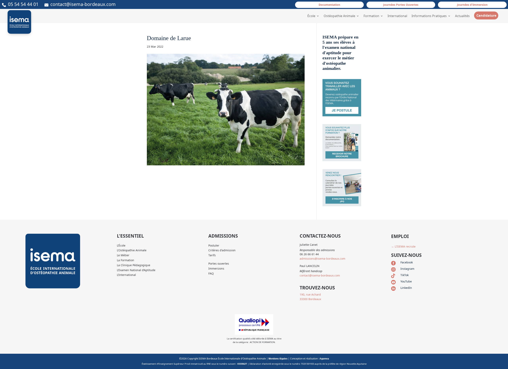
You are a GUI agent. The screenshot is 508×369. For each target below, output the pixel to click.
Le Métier (123, 255)
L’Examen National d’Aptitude (136, 270)
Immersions (216, 268)
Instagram (407, 269)
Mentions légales (278, 358)
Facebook (406, 262)
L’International (126, 275)
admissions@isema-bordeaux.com (322, 258)
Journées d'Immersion (472, 5)
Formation (371, 16)
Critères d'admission (222, 250)
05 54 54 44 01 (26, 4)
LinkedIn (406, 288)
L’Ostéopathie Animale (131, 250)
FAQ (211, 273)
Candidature (486, 15)
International (397, 16)
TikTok (404, 275)
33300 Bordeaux (310, 299)
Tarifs (212, 255)
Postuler (213, 245)
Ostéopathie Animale (339, 16)
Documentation (329, 5)
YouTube (406, 281)
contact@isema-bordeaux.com (83, 4)
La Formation (125, 260)
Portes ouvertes (218, 263)
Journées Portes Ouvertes (400, 5)
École (311, 16)
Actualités (462, 16)
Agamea (324, 358)
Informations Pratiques (429, 16)
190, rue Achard (310, 294)
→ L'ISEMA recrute (403, 246)
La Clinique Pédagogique (133, 265)
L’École (121, 245)
